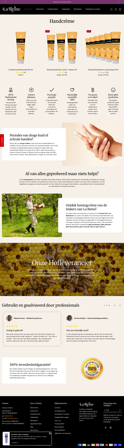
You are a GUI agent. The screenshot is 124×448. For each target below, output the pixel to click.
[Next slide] (120, 305)
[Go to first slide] (119, 2)
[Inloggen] (116, 9)
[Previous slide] (5, 2)
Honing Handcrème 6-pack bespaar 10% (103, 70)
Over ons (58, 421)
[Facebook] (105, 427)
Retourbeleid (59, 427)
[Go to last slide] (114, 305)
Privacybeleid (59, 424)
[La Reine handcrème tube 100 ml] (20, 47)
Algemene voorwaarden (63, 433)
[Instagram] (110, 427)
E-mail (106, 410)
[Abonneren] (119, 410)
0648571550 (8, 416)
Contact (57, 408)
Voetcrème (34, 411)
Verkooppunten (60, 411)
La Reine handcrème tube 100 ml (21, 70)
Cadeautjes (34, 417)
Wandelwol (34, 421)
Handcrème (34, 408)
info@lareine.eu (12, 418)
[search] (111, 9)
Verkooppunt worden (62, 414)
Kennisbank (34, 430)
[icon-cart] (120, 9)
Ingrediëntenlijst (36, 424)
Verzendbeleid (60, 430)
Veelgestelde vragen (62, 417)
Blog (31, 427)
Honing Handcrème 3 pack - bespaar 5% (62, 70)
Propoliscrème (35, 414)
